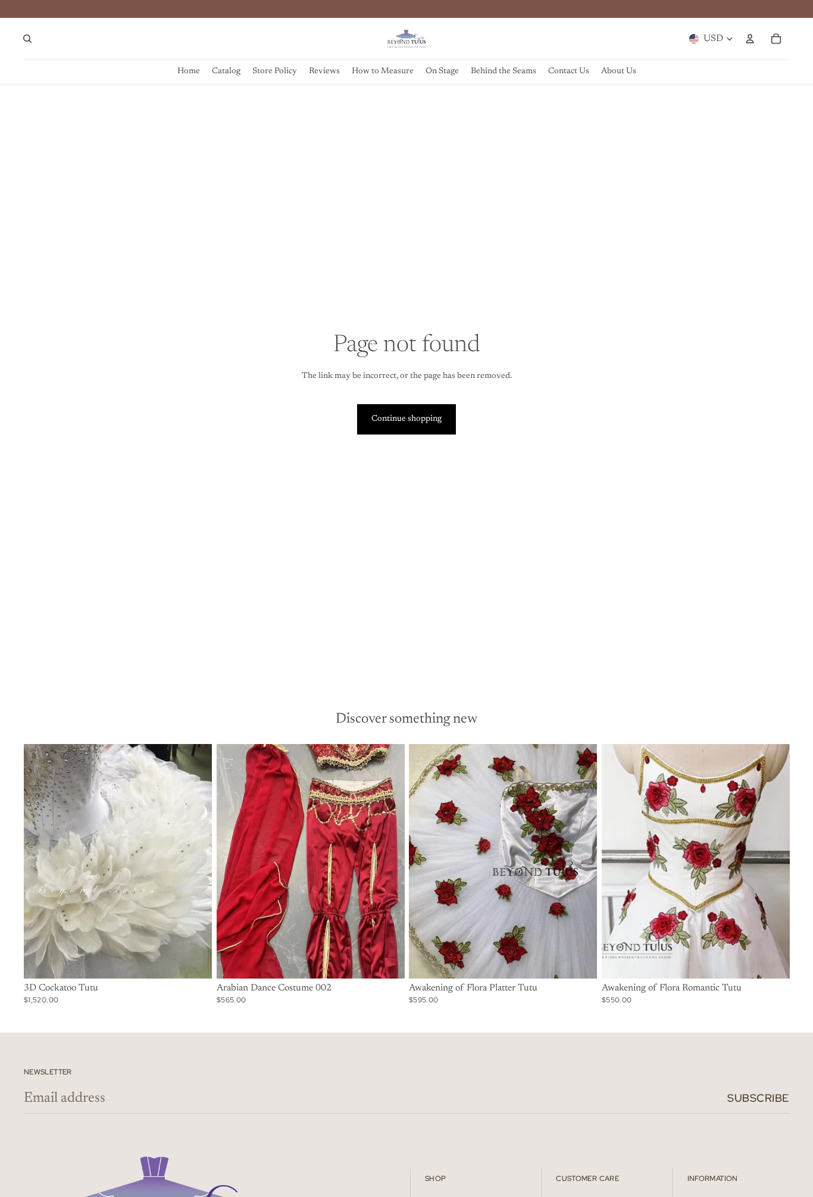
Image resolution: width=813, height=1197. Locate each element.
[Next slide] (194, 861)
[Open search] (27, 39)
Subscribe (758, 1098)
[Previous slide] (42, 861)
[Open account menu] (750, 39)
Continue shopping (406, 419)
